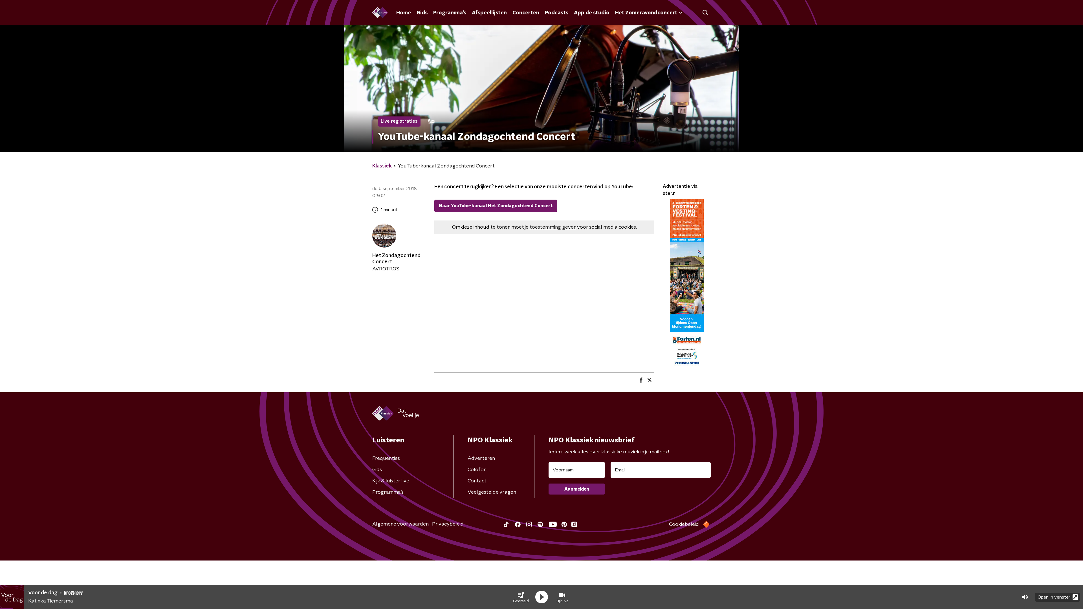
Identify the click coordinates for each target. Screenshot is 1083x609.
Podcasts (556, 13)
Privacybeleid (448, 524)
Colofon (477, 469)
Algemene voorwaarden (400, 524)
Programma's (449, 13)
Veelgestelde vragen (492, 492)
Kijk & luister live (390, 481)
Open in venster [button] (1054, 597)
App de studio (591, 13)
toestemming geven (553, 227)
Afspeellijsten (489, 13)
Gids (422, 13)
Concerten (525, 13)
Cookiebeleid (684, 524)
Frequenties (386, 458)
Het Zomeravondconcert (646, 13)
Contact (477, 481)
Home (403, 13)
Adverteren (481, 458)
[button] (521, 597)
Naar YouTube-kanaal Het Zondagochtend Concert (496, 206)
